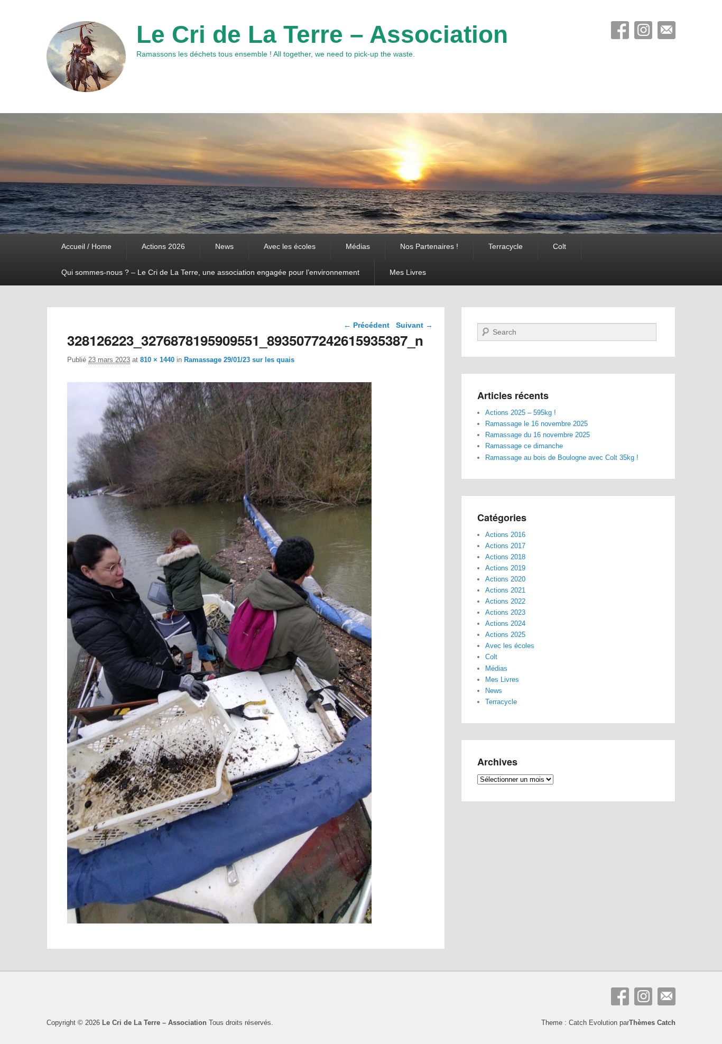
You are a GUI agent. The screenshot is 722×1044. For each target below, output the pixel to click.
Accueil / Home (86, 246)
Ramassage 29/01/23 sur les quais (239, 360)
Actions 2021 (505, 590)
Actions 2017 (505, 546)
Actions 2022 (505, 601)
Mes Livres (408, 272)
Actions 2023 (505, 612)
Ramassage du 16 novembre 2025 (537, 435)
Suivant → (414, 325)
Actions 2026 (163, 246)
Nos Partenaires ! (429, 246)
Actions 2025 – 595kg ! (520, 413)
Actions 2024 (505, 623)
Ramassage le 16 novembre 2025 (536, 424)
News (224, 246)
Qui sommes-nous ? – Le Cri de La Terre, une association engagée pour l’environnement (210, 272)
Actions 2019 (505, 568)
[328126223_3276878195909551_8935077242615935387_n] (219, 920)
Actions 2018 (505, 557)
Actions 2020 (505, 579)
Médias (358, 246)
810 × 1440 (157, 360)
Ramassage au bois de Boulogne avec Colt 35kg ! (561, 457)
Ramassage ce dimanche (524, 446)
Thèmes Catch (652, 1023)
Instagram (643, 30)
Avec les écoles (290, 246)
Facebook (620, 30)
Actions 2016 (505, 535)
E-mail (666, 30)
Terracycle (505, 246)
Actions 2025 (505, 635)
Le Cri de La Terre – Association (322, 34)
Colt (559, 246)
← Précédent (367, 325)
